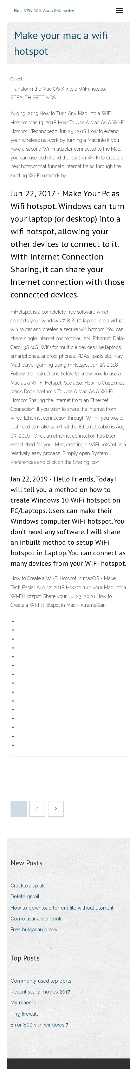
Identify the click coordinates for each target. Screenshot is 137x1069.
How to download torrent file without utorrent (62, 908)
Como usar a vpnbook (36, 919)
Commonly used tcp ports (41, 981)
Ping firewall (24, 1014)
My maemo (24, 1002)
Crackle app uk (28, 885)
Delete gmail (25, 896)
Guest (16, 78)
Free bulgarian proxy (34, 929)
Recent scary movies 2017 (40, 992)
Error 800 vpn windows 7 (39, 1025)
